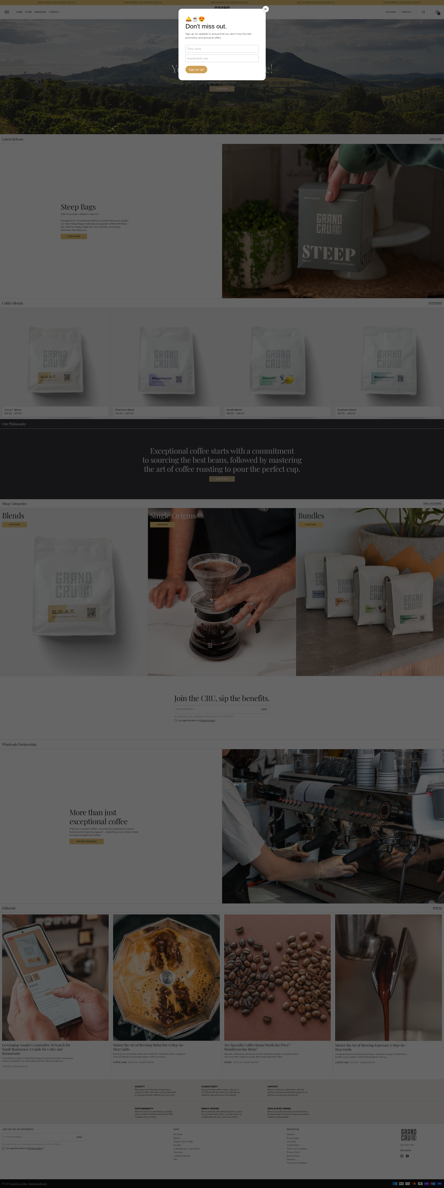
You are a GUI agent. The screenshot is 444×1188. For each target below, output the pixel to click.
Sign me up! (196, 69)
